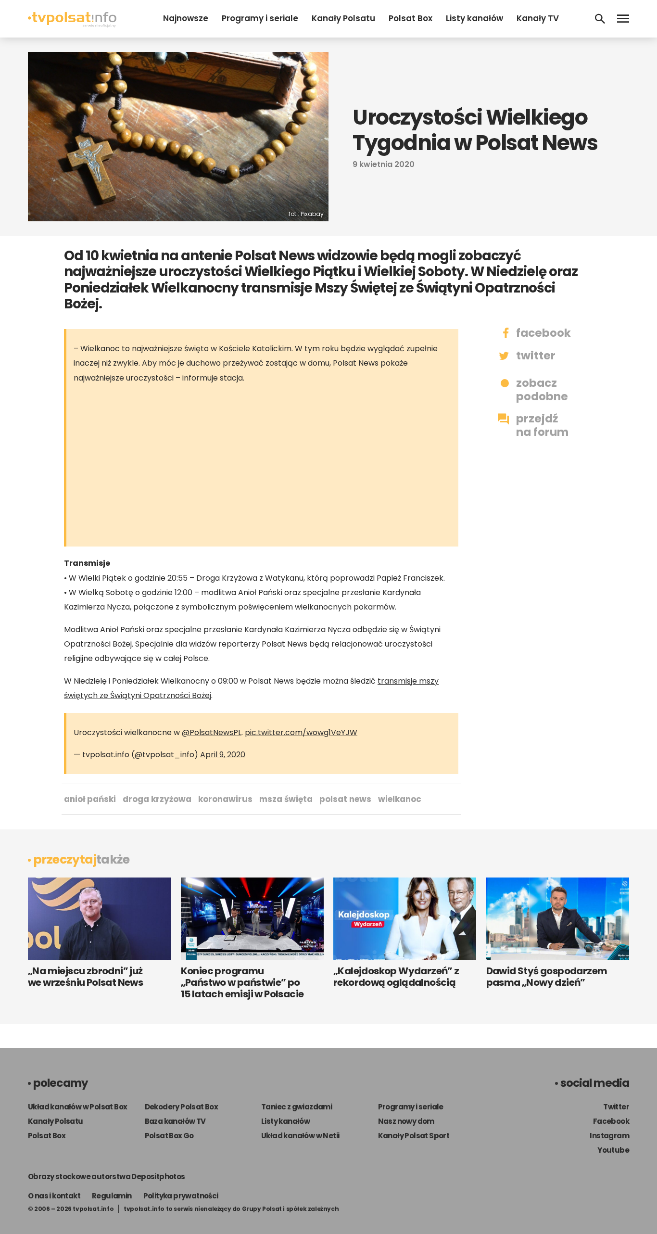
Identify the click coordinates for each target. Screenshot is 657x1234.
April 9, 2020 (222, 754)
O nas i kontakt (54, 1196)
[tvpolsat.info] (72, 24)
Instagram (609, 1136)
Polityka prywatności (180, 1196)
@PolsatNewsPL (211, 732)
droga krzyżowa (157, 799)
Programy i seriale (260, 18)
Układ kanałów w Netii (300, 1136)
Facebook (611, 1121)
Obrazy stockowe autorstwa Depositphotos (106, 1176)
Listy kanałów (474, 18)
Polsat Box (410, 18)
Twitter (616, 1107)
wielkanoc (399, 799)
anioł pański (90, 799)
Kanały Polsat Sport (414, 1136)
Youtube (613, 1150)
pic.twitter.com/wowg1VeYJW (301, 732)
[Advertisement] (271, 467)
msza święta (286, 799)
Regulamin (112, 1196)
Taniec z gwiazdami (296, 1107)
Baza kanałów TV (175, 1121)
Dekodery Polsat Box (181, 1107)
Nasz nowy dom (406, 1121)
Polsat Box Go (169, 1136)
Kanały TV (538, 18)
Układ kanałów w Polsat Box (77, 1107)
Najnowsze (185, 18)
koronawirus (225, 799)
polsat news (345, 799)
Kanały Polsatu (343, 18)
